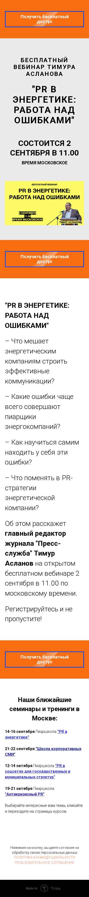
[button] (44, 19)
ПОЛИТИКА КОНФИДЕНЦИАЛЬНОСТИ (44, 857)
